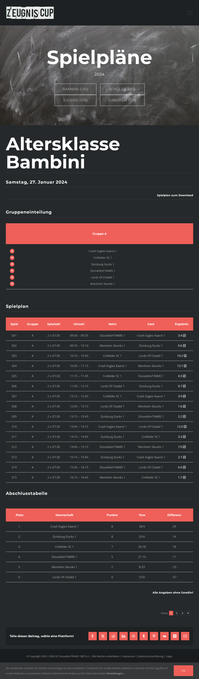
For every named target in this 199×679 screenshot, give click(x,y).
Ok (183, 670)
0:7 (180, 386)
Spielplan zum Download (175, 195)
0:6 (180, 345)
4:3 (180, 376)
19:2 (180, 356)
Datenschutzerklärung (150, 656)
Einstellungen (115, 673)
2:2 (180, 416)
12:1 (180, 366)
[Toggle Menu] (190, 13)
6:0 (180, 467)
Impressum (128, 656)
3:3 (180, 437)
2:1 (180, 457)
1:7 (180, 477)
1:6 (180, 406)
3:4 (180, 335)
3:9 (180, 396)
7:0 (180, 447)
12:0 (180, 426)
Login (169, 656)
